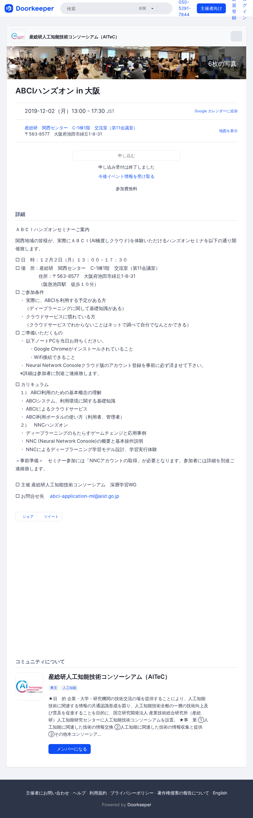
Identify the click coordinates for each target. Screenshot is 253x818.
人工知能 (69, 688)
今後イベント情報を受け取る (126, 176)
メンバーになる (71, 748)
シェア (28, 516)
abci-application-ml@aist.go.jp (84, 496)
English (220, 792)
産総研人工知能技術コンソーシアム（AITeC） (74, 36)
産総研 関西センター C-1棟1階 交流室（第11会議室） (82, 127)
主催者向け (211, 8)
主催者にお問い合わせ (47, 792)
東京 (53, 688)
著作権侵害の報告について (183, 792)
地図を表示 (228, 130)
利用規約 (98, 792)
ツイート (51, 516)
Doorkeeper (139, 804)
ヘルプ (79, 792)
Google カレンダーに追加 (216, 111)
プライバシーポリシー (132, 792)
